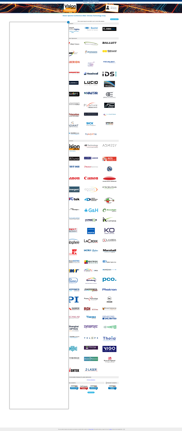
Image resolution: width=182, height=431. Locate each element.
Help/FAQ (97, 2)
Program (85, 2)
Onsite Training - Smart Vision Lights (72, 32)
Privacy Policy (91, 429)
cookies (110, 429)
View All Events (91, 392)
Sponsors (91, 2)
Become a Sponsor (114, 19)
